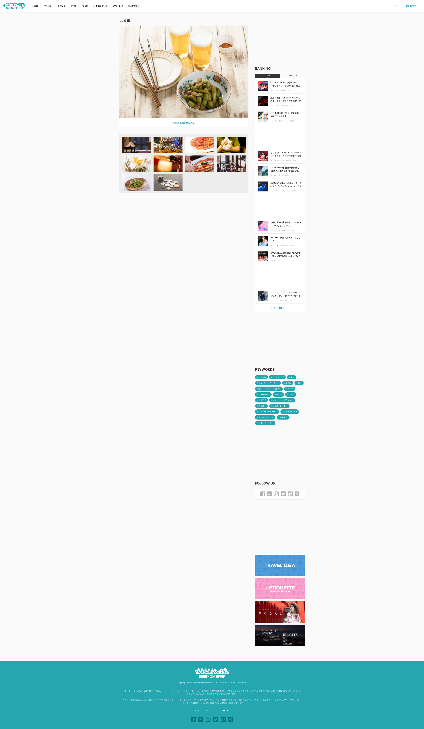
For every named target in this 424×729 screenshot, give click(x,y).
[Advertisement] (280, 39)
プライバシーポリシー (204, 710)
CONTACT (225, 710)
